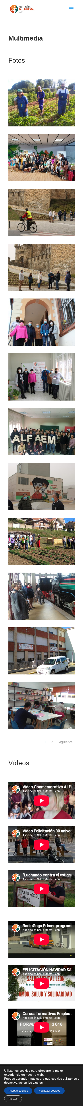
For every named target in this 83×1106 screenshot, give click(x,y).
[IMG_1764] (41, 344)
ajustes (38, 1082)
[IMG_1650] (41, 235)
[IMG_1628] (41, 509)
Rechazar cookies (49, 1090)
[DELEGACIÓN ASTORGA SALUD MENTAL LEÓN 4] (41, 673)
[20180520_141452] (41, 180)
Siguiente (65, 742)
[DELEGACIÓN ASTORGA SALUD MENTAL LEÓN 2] (41, 728)
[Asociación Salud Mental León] (41, 454)
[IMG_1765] (41, 399)
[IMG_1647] (41, 290)
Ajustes (13, 1098)
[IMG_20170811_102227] (41, 125)
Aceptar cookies (18, 1090)
